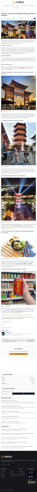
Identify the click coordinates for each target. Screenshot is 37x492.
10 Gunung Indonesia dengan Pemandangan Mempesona (11, 405)
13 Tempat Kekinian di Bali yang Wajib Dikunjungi (10, 421)
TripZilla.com (3, 471)
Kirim (23, 393)
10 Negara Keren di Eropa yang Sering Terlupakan (10, 411)
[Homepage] (3, 6)
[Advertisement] (18, 365)
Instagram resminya (9, 228)
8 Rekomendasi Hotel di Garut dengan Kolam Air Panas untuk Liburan (13, 429)
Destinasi (12, 5)
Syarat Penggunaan (22, 473)
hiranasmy (7, 111)
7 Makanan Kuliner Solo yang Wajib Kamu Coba (9, 416)
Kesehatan (31, 5)
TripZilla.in (2, 473)
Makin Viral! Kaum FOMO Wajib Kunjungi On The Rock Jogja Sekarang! (14, 442)
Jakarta (34, 18)
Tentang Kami (16, 7)
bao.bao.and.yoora (9, 166)
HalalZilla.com (12, 473)
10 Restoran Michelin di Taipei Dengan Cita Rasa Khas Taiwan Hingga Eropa (15, 437)
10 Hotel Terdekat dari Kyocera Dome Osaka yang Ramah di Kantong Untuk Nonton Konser (17, 433)
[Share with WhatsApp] (8, 322)
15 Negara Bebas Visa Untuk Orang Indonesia (9, 400)
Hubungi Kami (21, 471)
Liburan (17, 5)
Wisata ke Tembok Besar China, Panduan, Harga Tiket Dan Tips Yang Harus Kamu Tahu (16, 446)
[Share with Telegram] (10, 322)
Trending (7, 5)
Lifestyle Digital (24, 5)
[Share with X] (5, 322)
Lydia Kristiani (8, 332)
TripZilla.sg (11, 471)
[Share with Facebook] (2, 322)
